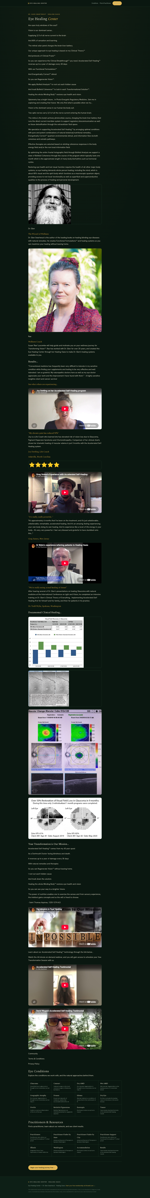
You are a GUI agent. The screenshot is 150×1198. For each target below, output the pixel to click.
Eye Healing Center (38, 3)
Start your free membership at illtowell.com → (80, 1186)
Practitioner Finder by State (63, 1138)
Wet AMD (109, 1086)
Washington (63, 1149)
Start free (117, 3)
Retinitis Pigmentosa (63, 1110)
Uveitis (39, 1109)
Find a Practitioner (105, 3)
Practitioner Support (110, 1137)
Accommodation (86, 1149)
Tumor (109, 1110)
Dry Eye (109, 1098)
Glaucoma (39, 1086)
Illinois (39, 1149)
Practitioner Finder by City (86, 1138)
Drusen (61, 1098)
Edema (86, 1098)
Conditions (95, 3)
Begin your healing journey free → (43, 1168)
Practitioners (40, 1137)
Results (109, 1150)
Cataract (62, 1086)
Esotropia (86, 1109)
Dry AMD (86, 1086)
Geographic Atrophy (39, 1098)
